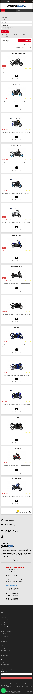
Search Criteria (4, 19)
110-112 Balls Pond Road (13, 569)
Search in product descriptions (9, 28)
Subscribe (16, 678)
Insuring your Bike (5, 653)
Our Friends (3, 622)
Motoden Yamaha (5, 664)
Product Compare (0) (25, 40)
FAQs (2, 645)
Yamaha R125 (16, 296)
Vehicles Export (4, 638)
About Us (3, 612)
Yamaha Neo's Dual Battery (16, 205)
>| (29, 511)
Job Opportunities (5, 657)
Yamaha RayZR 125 (16, 448)
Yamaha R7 (16, 358)
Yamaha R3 (16, 327)
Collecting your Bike (5, 650)
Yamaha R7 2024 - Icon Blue (16, 387)
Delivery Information (5, 614)
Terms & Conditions (5, 619)
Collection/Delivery (5, 629)
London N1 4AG (11, 571)
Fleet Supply (3, 633)
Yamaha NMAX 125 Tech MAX (16, 266)
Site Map (3, 624)
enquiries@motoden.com (13, 598)
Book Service (4, 641)
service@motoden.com (13, 599)
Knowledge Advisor (5, 667)
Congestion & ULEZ (5, 655)
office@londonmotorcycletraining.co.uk (16, 579)
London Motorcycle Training (7, 669)
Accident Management (6, 631)
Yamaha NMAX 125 (16, 235)
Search (5, 14)
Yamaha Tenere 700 (16, 478)
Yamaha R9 (16, 417)
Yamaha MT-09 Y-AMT (16, 145)
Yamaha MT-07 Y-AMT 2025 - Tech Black (16, 53)
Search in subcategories (7, 27)
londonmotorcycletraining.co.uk (15, 581)
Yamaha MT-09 (16, 84)
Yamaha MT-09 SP (16, 114)
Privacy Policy (4, 617)
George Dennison (5, 662)
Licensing (3, 648)
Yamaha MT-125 (16, 175)
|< (2, 510)
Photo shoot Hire (4, 636)
